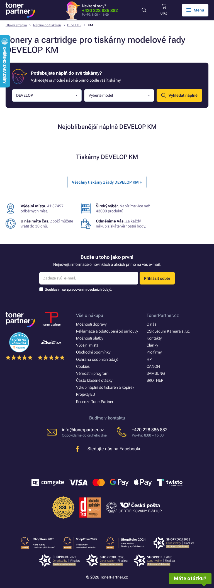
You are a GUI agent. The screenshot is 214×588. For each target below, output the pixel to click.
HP (149, 359)
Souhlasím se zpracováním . (78, 289)
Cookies (83, 366)
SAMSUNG (156, 373)
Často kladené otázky (94, 380)
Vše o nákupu (89, 315)
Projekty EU (85, 394)
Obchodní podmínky (93, 352)
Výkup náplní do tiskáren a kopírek (105, 387)
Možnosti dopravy (91, 324)
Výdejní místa (87, 345)
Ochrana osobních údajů (97, 359)
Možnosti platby (89, 338)
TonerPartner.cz (163, 315)
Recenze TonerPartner (94, 401)
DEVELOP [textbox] (24, 95)
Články (152, 345)
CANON (153, 366)
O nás (152, 324)
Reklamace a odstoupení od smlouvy (107, 331)
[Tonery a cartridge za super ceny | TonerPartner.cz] (20, 10)
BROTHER (155, 380)
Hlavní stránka (16, 25)
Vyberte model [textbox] (101, 95)
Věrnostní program (92, 373)
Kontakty (154, 338)
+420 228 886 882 (100, 10)
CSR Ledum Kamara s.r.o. (168, 331)
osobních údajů (99, 289)
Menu (199, 10)
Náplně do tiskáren (47, 25)
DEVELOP (74, 25)
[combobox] (47, 95)
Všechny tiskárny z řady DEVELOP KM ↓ (107, 182)
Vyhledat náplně (183, 95)
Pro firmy (154, 352)
